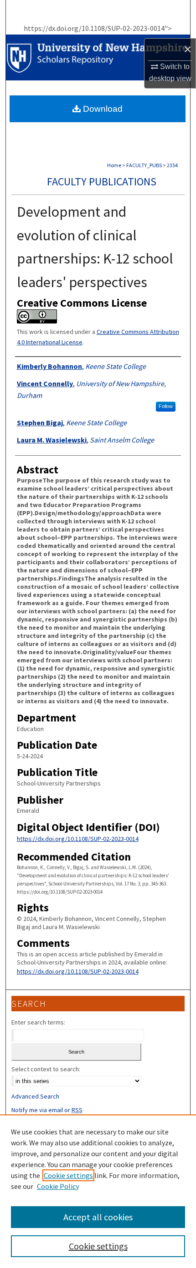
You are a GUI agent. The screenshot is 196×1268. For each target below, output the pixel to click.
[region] (98, 1191)
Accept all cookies (98, 1217)
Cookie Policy (58, 1186)
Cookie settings (68, 1175)
